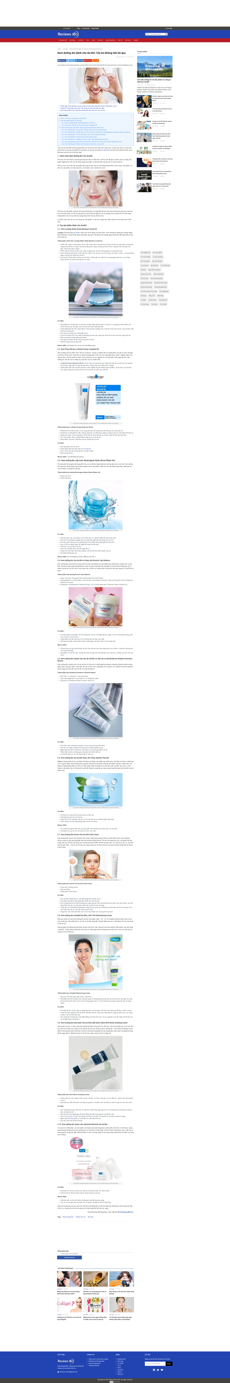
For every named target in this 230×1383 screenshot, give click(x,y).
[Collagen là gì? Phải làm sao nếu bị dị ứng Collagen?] (69, 1304)
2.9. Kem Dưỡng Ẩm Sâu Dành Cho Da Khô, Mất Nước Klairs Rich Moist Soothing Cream (92, 141)
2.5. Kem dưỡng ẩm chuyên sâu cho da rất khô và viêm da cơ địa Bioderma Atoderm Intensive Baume (96, 132)
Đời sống (120, 1361)
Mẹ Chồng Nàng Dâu (161, 287)
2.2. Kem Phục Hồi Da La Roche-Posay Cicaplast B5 (79, 125)
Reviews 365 (63, 40)
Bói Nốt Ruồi (154, 265)
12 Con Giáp (144, 278)
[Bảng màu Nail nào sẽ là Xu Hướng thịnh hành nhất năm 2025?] (69, 1279)
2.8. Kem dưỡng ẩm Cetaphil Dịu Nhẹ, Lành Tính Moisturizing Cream (85, 139)
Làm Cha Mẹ (144, 265)
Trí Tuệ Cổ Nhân (145, 257)
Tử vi (87, 40)
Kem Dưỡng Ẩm (68, 1217)
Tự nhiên (80, 40)
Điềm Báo (160, 295)
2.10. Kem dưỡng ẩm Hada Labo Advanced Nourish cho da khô (83, 144)
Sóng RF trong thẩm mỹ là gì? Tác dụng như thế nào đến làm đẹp (82, 108)
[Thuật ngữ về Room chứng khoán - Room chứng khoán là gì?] (144, 175)
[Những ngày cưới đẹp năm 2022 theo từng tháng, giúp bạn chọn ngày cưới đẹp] (144, 137)
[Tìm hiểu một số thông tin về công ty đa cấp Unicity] (144, 112)
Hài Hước (143, 295)
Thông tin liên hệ (93, 1365)
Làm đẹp (65, 49)
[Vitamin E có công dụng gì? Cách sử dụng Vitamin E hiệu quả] (95, 1279)
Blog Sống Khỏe (110, 40)
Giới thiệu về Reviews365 (96, 1361)
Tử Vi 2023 (163, 304)
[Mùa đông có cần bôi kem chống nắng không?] (121, 1279)
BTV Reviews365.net (125, 1212)
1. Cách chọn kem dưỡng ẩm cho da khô (72, 118)
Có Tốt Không (145, 304)
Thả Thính (154, 304)
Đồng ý (169, 1363)
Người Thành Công (146, 282)
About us (120, 1374)
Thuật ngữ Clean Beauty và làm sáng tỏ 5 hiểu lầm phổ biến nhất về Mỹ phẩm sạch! (88, 106)
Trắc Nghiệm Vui (145, 252)
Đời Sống (72, 40)
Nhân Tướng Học (158, 274)
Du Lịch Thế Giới (158, 257)
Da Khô (91, 1217)
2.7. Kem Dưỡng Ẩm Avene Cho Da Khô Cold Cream (79, 137)
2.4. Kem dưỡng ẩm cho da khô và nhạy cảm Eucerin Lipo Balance (84, 130)
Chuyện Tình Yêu (146, 274)
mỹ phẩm (77, 232)
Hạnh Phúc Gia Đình (154, 270)
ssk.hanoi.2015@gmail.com (68, 1372)
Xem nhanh (63, 115)
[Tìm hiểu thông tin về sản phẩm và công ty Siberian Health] (154, 66)
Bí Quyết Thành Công (161, 282)
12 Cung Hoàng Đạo (156, 278)
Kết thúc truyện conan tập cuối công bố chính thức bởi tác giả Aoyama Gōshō (162, 98)
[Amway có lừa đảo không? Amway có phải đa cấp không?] (144, 125)
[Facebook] (154, 1370)
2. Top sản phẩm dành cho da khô (70, 120)
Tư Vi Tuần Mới (165, 265)
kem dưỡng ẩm (105, 150)
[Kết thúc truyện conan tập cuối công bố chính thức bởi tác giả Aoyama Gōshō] (144, 102)
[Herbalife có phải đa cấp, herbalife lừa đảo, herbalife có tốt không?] (144, 150)
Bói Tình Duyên (145, 261)
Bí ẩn (93, 40)
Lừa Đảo (143, 300)
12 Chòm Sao (152, 300)
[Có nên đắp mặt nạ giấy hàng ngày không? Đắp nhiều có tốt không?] (121, 1304)
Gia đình (100, 40)
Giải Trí (120, 40)
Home (59, 49)
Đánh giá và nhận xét (69, 1257)
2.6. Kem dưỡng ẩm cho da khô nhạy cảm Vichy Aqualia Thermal (83, 134)
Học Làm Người (157, 252)
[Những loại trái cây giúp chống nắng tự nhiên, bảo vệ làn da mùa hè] (95, 1304)
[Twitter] (158, 1370)
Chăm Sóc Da (81, 1217)
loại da (88, 449)
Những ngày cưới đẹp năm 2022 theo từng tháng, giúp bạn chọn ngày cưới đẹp (161, 136)
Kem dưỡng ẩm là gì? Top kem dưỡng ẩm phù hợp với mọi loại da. (82, 110)
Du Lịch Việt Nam (157, 261)
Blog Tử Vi (152, 295)
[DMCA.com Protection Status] (115, 1382)
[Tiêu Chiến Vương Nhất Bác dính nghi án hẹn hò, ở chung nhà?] (144, 187)
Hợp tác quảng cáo (94, 1363)
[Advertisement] (115, 12)
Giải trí (120, 1372)
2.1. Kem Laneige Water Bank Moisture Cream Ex (78, 123)
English (136, 40)
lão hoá (70, 1118)
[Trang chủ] (68, 34)
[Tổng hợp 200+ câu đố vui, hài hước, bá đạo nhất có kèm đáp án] (144, 162)
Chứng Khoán (163, 300)
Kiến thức (128, 40)
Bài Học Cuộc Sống (146, 287)
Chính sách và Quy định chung (98, 1359)
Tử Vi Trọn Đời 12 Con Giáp (149, 291)
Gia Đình (143, 270)
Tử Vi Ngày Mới (163, 291)
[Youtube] (162, 1370)
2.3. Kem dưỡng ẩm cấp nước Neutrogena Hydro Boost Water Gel (81, 127)
